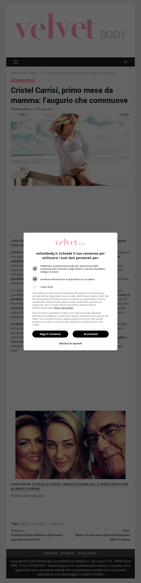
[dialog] (71, 291)
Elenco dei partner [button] (63, 307)
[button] (70, 287)
